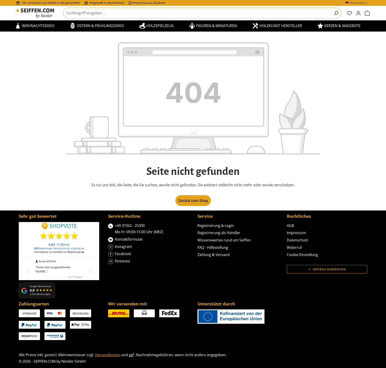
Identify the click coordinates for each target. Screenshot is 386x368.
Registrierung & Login (215, 225)
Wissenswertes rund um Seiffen (224, 240)
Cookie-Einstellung (302, 254)
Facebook (123, 253)
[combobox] (197, 13)
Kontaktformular (129, 239)
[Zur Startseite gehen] (37, 13)
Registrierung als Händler (218, 232)
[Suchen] (336, 13)
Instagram (123, 246)
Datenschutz (297, 240)
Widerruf (294, 247)
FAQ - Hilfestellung (212, 247)
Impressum (296, 232)
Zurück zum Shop (193, 200)
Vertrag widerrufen (329, 269)
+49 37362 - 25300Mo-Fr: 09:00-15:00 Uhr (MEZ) (139, 229)
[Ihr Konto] (358, 13)
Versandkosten (107, 354)
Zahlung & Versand (213, 254)
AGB (290, 225)
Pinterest (122, 261)
